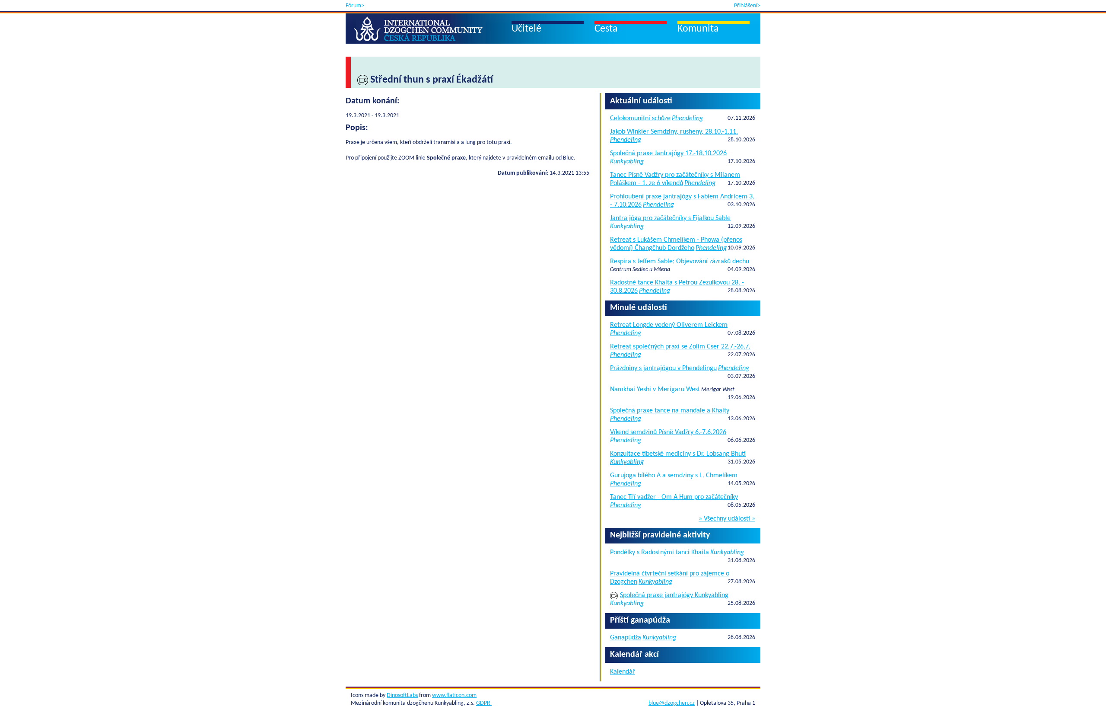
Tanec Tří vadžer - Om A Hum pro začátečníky (674, 497)
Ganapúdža (625, 637)
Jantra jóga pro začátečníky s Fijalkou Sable (670, 218)
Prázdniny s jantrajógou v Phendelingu (663, 368)
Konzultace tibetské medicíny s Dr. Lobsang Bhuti (678, 454)
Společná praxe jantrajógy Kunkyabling (674, 595)
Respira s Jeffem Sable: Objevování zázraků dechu (679, 261)
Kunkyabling (627, 161)
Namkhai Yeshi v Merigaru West (655, 389)
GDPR (484, 703)
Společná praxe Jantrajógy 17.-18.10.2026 (668, 153)
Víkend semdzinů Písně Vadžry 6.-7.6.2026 (668, 432)
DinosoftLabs (402, 695)
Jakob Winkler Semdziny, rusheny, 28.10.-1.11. (674, 131)
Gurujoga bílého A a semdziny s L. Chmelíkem (673, 475)
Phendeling (687, 118)
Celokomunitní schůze (640, 118)
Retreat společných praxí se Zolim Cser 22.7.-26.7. (680, 346)
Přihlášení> (747, 6)
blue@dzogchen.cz (671, 703)
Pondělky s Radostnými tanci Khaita (659, 552)
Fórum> (355, 6)
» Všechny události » (727, 518)
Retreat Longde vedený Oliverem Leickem (669, 325)
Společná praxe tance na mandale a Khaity (669, 410)
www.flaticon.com (454, 695)
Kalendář (622, 671)
